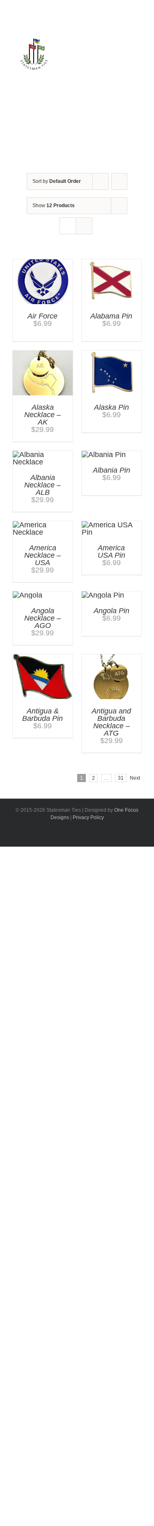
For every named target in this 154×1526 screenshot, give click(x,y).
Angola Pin (111, 611)
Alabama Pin (111, 316)
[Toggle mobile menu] (132, 63)
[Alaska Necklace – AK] (43, 354)
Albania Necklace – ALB (42, 484)
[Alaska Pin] (112, 354)
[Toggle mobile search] (117, 63)
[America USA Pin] (112, 525)
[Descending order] (119, 181)
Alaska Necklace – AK (42, 414)
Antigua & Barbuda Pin (42, 715)
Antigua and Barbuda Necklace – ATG (111, 722)
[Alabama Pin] (112, 263)
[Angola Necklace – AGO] (27, 595)
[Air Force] (43, 263)
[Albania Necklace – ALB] (43, 454)
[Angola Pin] (103, 595)
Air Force (42, 316)
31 (121, 778)
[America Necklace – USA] (43, 525)
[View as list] (84, 226)
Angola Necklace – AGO (42, 618)
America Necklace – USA (42, 555)
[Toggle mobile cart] (102, 63)
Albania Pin (111, 470)
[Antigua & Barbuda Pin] (43, 658)
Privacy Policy (88, 817)
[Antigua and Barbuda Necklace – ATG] (112, 658)
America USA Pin (111, 551)
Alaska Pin (111, 407)
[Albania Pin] (104, 454)
